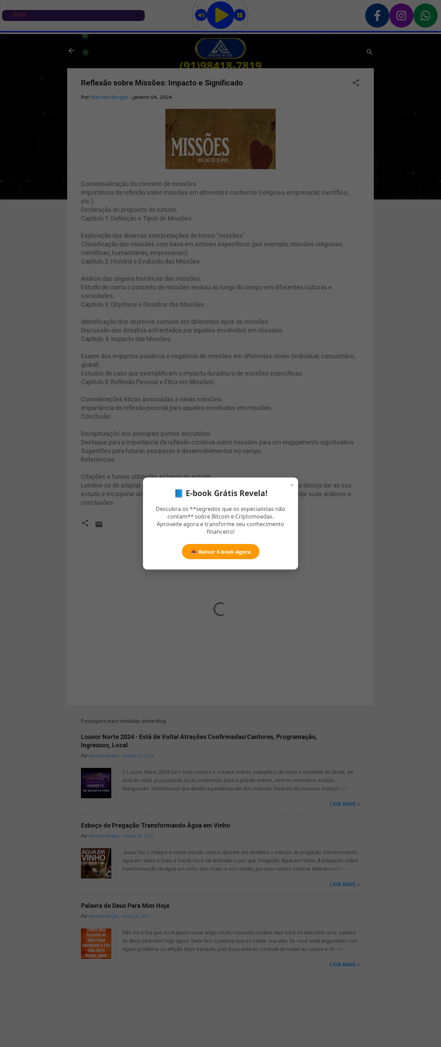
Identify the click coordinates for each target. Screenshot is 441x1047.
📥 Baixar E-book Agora (221, 551)
